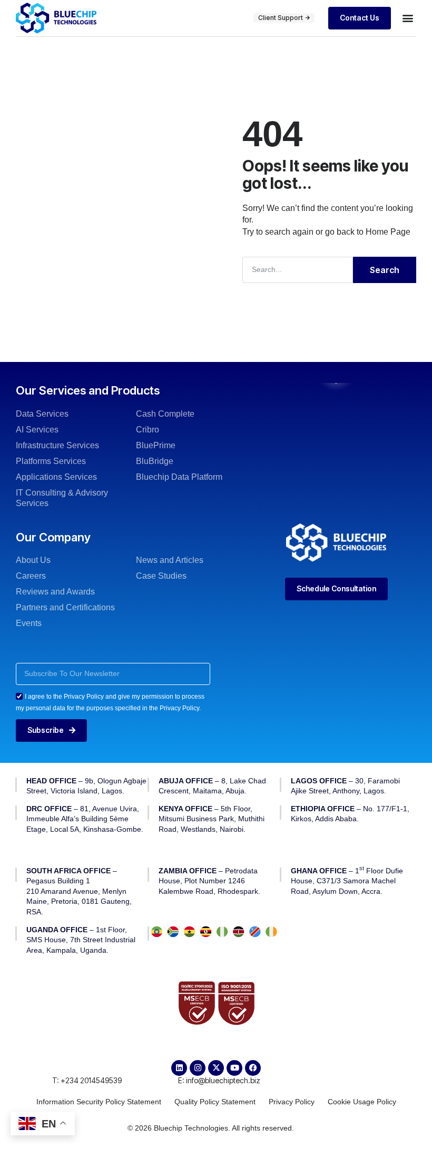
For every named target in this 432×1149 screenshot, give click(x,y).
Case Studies (161, 575)
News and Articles (169, 560)
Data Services (42, 413)
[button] (407, 18)
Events (29, 623)
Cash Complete (165, 413)
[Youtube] (234, 1068)
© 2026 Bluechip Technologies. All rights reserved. (210, 1128)
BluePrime (155, 445)
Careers (31, 575)
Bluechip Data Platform (179, 476)
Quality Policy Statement (215, 1101)
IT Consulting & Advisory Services (62, 498)
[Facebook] (253, 1068)
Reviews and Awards (55, 591)
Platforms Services (51, 461)
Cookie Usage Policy (362, 1101)
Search (384, 270)
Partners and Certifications (65, 607)
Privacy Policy (292, 1101)
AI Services (37, 429)
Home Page (388, 231)
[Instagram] (197, 1068)
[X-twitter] (216, 1068)
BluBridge (154, 461)
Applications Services (56, 476)
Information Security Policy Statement (98, 1101)
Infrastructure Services (57, 445)
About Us (33, 560)
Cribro (147, 429)
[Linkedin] (179, 1068)
